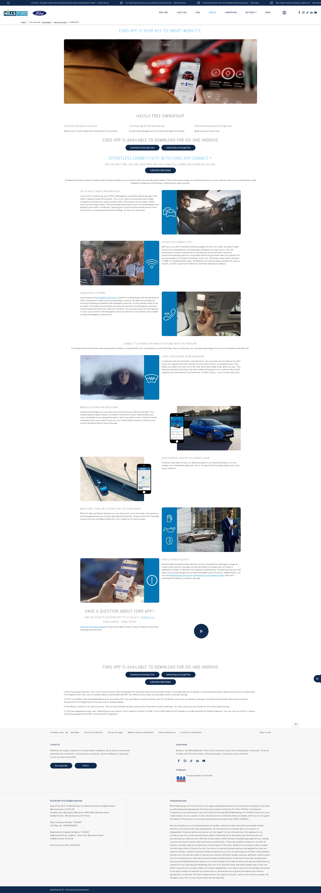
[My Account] (284, 12)
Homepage (46, 22)
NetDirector (56, 889)
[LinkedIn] (311, 12)
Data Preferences (167, 732)
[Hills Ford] (16, 12)
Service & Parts (60, 22)
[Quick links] (317, 679)
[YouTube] (315, 12)
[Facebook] (299, 12)
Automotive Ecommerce (77, 889)
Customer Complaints (191, 732)
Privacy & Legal (115, 732)
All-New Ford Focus (107, 297)
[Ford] (40, 13)
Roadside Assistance (180, 575)
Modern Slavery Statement (141, 732)
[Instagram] (303, 12)
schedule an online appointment (209, 575)
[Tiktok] (307, 12)
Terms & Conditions (93, 732)
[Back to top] (296, 725)
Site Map (74, 732)
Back (24, 22)
